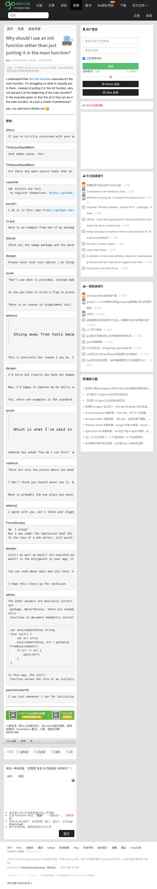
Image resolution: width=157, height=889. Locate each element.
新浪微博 (64, 847)
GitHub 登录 (111, 84)
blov (8, 60)
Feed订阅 (136, 847)
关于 (9, 847)
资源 (76, 5)
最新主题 (92, 379)
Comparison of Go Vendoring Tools (106, 191)
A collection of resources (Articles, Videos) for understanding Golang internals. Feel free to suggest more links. (119, 259)
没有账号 (62, 768)
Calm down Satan (97, 249)
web (57, 752)
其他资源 (34, 28)
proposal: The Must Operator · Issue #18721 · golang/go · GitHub (119, 210)
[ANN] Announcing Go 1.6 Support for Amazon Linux (116, 197)
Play (76, 847)
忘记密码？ (132, 71)
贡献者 (29, 847)
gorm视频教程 (94, 342)
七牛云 (75, 867)
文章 (51, 5)
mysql (41, 752)
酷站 (123, 847)
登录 (149, 15)
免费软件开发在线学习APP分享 (104, 185)
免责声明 (88, 847)
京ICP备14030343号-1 (19, 883)
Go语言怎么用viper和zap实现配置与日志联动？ (113, 354)
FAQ (19, 847)
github (24, 752)
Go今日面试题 (94, 105)
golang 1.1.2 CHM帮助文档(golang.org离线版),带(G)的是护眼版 (119, 305)
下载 (123, 5)
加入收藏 (11, 741)
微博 (23, 741)
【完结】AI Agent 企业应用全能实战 (105, 400)
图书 (88, 5)
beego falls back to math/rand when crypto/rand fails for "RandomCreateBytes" (119, 234)
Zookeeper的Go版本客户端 (102, 295)
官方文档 (138, 5)
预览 (21, 776)
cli (70, 752)
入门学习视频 (94, 329)
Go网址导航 (106, 5)
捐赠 (114, 847)
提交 (67, 833)
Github (51, 847)
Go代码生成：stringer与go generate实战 (109, 348)
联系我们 (102, 847)
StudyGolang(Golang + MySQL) (38, 867)
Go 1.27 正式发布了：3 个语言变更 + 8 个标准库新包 (114, 437)
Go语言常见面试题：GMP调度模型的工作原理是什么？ (117, 360)
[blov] (68, 40)
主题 (39, 5)
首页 (10, 28)
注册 (137, 15)
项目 (64, 5)
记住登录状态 (94, 58)
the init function (40, 79)
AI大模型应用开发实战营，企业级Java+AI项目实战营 (114, 443)
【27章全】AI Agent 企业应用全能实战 (106, 394)
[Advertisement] (117, 140)
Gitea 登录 (111, 92)
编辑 (9, 776)
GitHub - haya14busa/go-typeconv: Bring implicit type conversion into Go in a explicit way (119, 222)
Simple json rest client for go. (103, 268)
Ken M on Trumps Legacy (101, 243)
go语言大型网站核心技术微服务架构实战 (109, 335)
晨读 (40, 847)
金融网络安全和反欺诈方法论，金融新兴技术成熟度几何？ (118, 320)
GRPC (90, 314)
